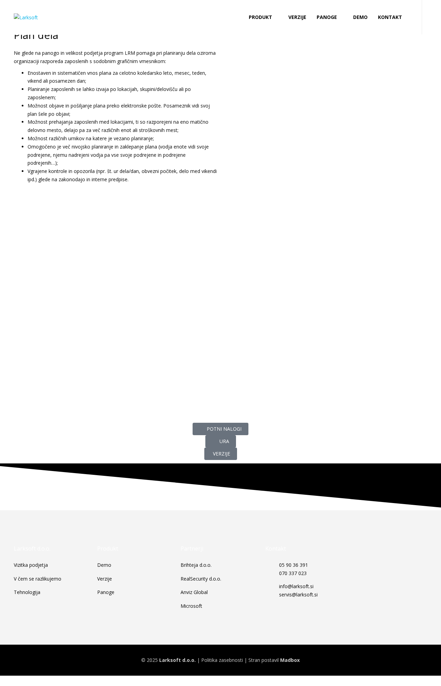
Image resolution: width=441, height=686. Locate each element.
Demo (104, 565)
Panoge (105, 592)
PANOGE (327, 17)
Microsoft (191, 606)
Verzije (104, 578)
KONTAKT (390, 17)
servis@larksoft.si (298, 594)
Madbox (290, 660)
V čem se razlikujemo (37, 578)
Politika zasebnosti (222, 660)
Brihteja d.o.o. (196, 565)
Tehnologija (27, 592)
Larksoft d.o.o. (177, 660)
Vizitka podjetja (31, 565)
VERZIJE (297, 17)
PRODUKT (260, 17)
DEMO (360, 17)
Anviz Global (194, 592)
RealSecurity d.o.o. (201, 578)
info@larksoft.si (296, 586)
